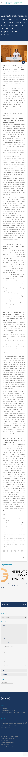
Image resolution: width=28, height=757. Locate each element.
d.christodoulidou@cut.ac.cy (9, 738)
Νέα (3, 670)
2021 (4, 655)
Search (26, 617)
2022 (4, 658)
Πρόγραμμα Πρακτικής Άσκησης (8, 710)
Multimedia (5, 630)
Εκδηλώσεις (6, 642)
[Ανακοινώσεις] (23, 62)
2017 (4, 649)
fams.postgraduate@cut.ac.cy (10, 746)
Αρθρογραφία (6, 638)
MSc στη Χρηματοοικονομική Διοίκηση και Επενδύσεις (13, 712)
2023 (4, 626)
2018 (4, 652)
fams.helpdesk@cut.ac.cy (9, 742)
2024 (4, 661)
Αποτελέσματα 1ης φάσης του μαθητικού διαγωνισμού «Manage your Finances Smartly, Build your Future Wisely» (14, 585)
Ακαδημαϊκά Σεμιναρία (8, 646)
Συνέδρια (5, 674)
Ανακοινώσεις (6, 634)
